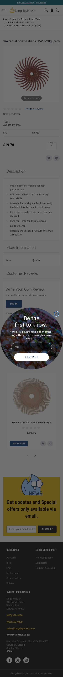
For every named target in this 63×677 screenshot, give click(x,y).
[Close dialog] (56, 313)
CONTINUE (31, 357)
